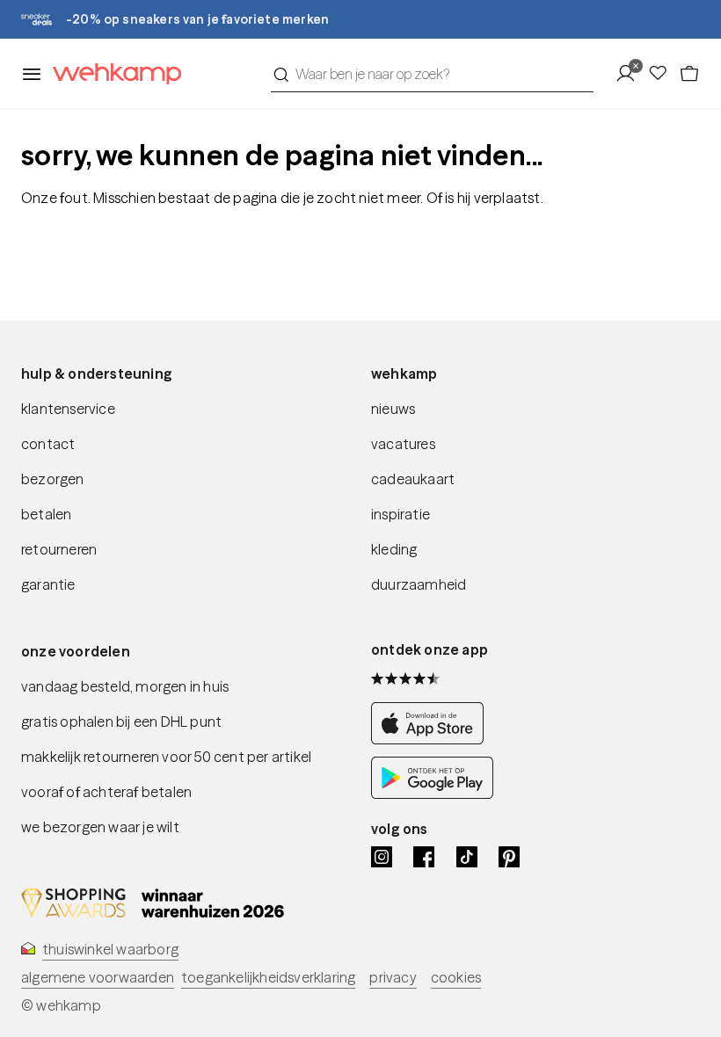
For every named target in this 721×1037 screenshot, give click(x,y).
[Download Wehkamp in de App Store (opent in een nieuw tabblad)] (432, 739)
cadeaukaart (413, 479)
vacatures (403, 444)
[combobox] (432, 73)
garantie (48, 584)
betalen (46, 514)
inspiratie (400, 514)
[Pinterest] (509, 856)
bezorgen (52, 479)
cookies (456, 977)
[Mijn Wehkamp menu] (631, 74)
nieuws (393, 408)
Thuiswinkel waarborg (110, 949)
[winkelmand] (689, 74)
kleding (394, 549)
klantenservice (68, 408)
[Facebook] (423, 856)
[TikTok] (466, 856)
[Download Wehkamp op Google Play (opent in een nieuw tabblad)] (432, 793)
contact (48, 444)
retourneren (59, 549)
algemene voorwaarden (97, 977)
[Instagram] (381, 856)
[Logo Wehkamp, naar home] (111, 74)
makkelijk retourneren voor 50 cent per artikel (166, 756)
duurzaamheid (418, 584)
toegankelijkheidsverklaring (268, 977)
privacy (392, 977)
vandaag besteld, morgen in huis (125, 686)
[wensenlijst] (663, 74)
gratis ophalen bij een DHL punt (121, 721)
